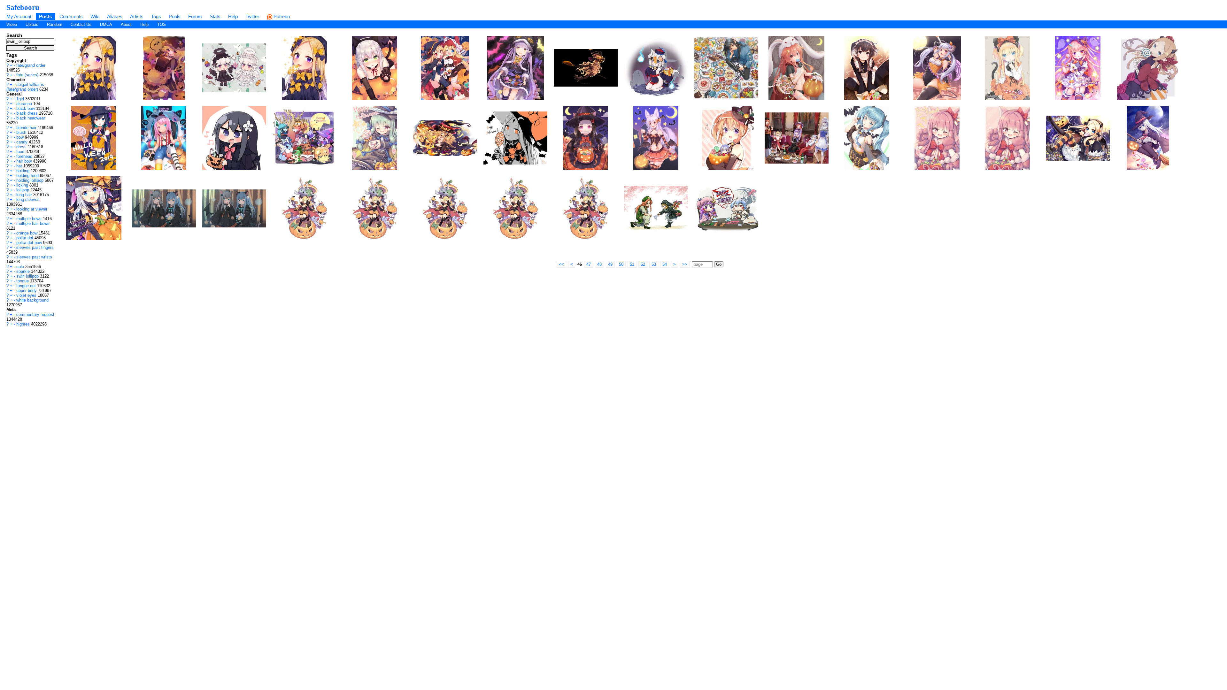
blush (21, 132)
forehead (25, 156)
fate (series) (28, 75)
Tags (156, 16)
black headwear (30, 118)
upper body (27, 290)
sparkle (23, 271)
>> (684, 264)
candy (22, 142)
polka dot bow (29, 242)
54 (664, 264)
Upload (32, 24)
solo (20, 266)
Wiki (94, 16)
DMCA (106, 24)
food (21, 151)
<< (561, 264)
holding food (28, 175)
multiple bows (29, 218)
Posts (45, 16)
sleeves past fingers (35, 247)
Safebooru (22, 7)
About (126, 24)
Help (233, 16)
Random (54, 24)
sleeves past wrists (34, 257)
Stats (215, 16)
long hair (24, 194)
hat (19, 166)
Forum (195, 16)
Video (11, 24)
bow (20, 137)
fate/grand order (30, 65)
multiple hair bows (33, 223)
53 (654, 264)
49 (610, 264)
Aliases (114, 16)
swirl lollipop (28, 276)
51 (632, 264)
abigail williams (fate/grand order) (25, 87)
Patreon (281, 16)
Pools (175, 16)
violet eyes (27, 295)
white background (32, 300)
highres (23, 324)
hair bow (24, 161)
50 (621, 264)
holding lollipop (30, 180)
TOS (161, 24)
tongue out (26, 285)
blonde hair (27, 127)
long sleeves (28, 199)
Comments (71, 16)
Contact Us (81, 24)
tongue (23, 281)
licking (22, 185)
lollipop (23, 190)
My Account (18, 16)
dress (22, 146)
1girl (20, 98)
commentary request (35, 314)
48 (599, 264)
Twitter (252, 16)
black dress (27, 113)
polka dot (25, 237)
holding (23, 170)
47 (588, 264)
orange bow (27, 233)
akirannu (24, 103)
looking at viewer (31, 209)
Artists (136, 16)
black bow (26, 108)
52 (643, 264)
